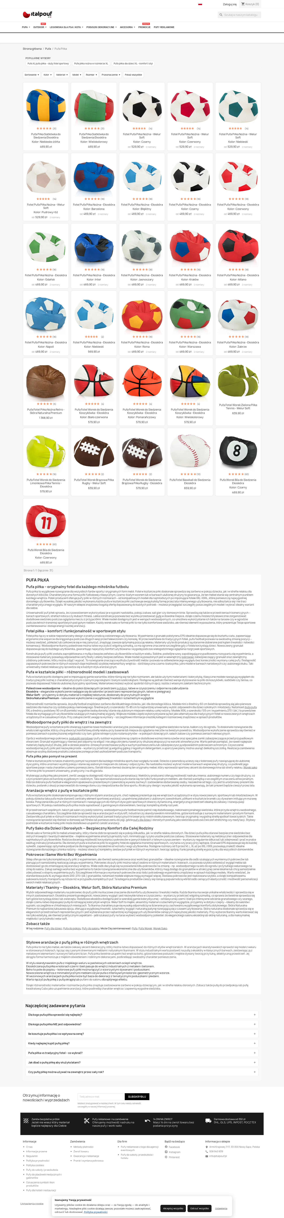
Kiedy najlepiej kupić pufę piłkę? (49, 1043)
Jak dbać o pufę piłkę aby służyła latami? (54, 1062)
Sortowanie (32, 74)
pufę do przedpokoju (225, 985)
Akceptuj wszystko (173, 1208)
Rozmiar (91, 74)
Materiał (62, 74)
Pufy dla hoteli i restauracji (41, 1190)
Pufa (134, 928)
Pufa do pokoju (72, 928)
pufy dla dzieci (142, 820)
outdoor (122, 688)
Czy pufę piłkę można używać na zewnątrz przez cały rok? (66, 1072)
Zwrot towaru (81, 1151)
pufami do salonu (90, 979)
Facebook (174, 1147)
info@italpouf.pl (218, 1156)
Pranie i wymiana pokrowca (88, 1160)
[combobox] (239, 15)
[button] (201, 4)
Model (76, 74)
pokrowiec (188, 657)
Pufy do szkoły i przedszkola (42, 1169)
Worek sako (250, 767)
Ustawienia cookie (32, 1204)
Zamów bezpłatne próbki (45, 1119)
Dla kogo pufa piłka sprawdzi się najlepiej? (55, 1015)
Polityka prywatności (95, 1212)
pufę (158, 616)
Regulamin (32, 1156)
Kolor (47, 74)
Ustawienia (221, 1208)
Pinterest (174, 1157)
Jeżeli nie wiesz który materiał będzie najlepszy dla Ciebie (51, 1124)
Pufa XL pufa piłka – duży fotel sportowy (48, 63)
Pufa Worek (145, 928)
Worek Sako (160, 928)
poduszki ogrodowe (81, 738)
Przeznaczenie (111, 74)
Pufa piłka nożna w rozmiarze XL (91, 63)
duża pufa (251, 707)
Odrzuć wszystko (199, 1208)
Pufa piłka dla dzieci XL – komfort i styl (133, 63)
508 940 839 (216, 1151)
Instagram (174, 1152)
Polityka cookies (35, 1165)
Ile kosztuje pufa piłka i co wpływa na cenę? (56, 1034)
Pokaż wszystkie (133, 74)
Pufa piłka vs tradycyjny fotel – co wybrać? (55, 1053)
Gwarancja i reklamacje (86, 1156)
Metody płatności (83, 1146)
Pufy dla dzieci (53, 928)
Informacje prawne (36, 1151)
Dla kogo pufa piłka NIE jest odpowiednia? (54, 1024)
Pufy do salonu (90, 928)
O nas (29, 1146)
